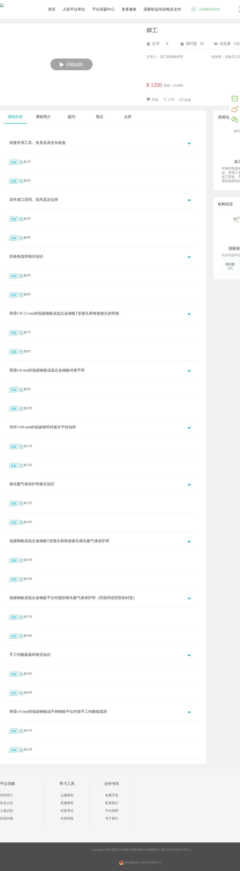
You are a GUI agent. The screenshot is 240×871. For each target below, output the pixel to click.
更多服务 (129, 9)
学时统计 (6, 795)
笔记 (99, 117)
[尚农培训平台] (2, 6)
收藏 (155, 99)
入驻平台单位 (74, 9)
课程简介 (43, 117)
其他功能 (6, 818)
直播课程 (67, 803)
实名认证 (6, 803)
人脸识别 (6, 810)
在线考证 (67, 810)
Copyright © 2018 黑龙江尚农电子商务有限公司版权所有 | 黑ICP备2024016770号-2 (141, 849)
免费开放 (111, 795)
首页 (52, 9)
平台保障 (111, 810)
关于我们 (111, 818)
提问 (71, 117)
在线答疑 (67, 818)
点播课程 (67, 795)
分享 (171, 99)
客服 (187, 100)
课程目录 (15, 117)
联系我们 (111, 803)
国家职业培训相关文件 (162, 9)
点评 (127, 117)
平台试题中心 (103, 9)
